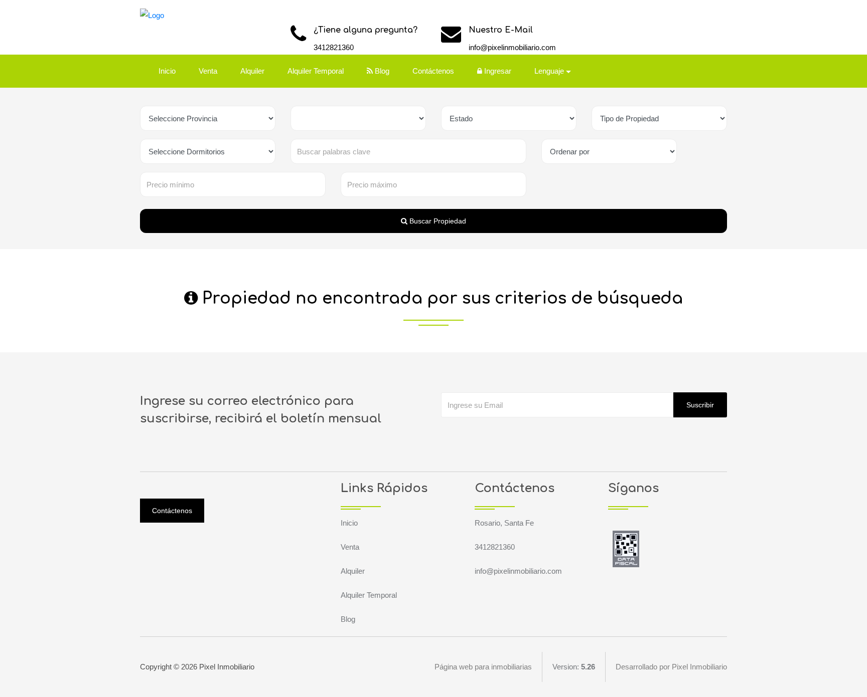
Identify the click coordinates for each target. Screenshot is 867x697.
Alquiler (252, 71)
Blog (381, 71)
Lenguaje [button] (549, 71)
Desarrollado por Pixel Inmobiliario (671, 666)
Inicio (167, 71)
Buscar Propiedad (436, 221)
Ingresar (496, 71)
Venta (208, 71)
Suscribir (700, 405)
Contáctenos (433, 71)
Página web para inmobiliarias (483, 666)
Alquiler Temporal (315, 71)
